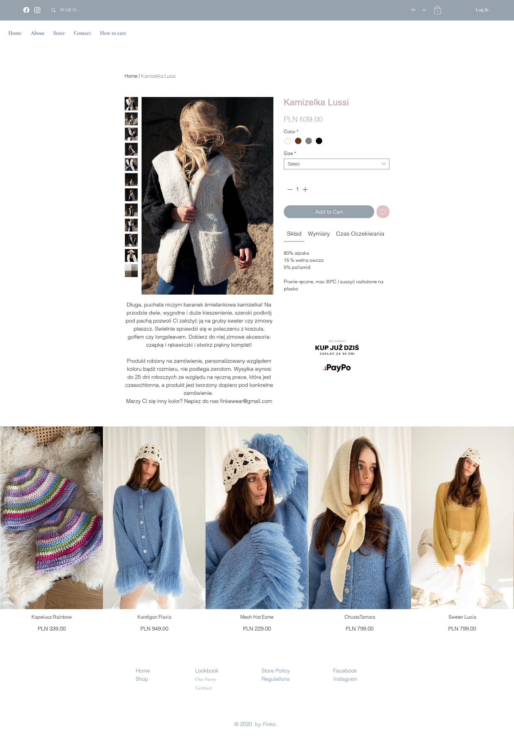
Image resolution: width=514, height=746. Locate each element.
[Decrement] (289, 189)
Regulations (275, 678)
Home (131, 76)
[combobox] (336, 164)
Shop (142, 678)
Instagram (345, 678)
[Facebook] (26, 10)
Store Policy (275, 670)
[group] (257, 529)
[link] (294, 233)
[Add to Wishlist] (383, 211)
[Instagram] (37, 10)
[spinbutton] (297, 189)
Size (290, 153)
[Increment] (305, 189)
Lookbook (207, 670)
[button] (437, 10)
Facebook (345, 670)
